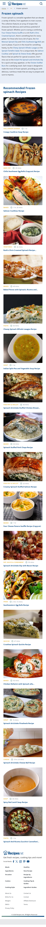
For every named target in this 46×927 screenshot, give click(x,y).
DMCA (7, 904)
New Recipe (28, 871)
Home (4, 8)
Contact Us (27, 893)
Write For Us (9, 897)
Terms (26, 904)
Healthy (26, 867)
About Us (8, 893)
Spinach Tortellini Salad (10, 51)
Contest (26, 897)
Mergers (8, 901)
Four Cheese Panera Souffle (12, 33)
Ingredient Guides (30, 887)
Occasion (8, 875)
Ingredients (9, 871)
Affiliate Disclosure (30, 901)
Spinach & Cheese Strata (21, 54)
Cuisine (7, 881)
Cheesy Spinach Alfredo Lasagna (25, 48)
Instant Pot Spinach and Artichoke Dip (28, 60)
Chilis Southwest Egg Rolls (31, 42)
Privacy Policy (9, 908)
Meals (7, 867)
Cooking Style (10, 887)
